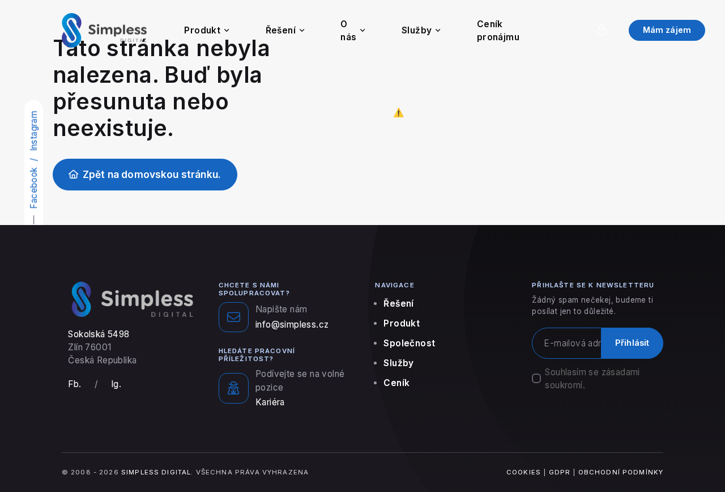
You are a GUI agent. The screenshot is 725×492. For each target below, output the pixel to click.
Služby (417, 30)
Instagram (33, 131)
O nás (348, 31)
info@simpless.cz (292, 324)
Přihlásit (632, 343)
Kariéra (270, 402)
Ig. (116, 384)
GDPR (560, 472)
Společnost (409, 343)
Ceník (396, 383)
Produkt (202, 30)
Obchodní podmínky (621, 472)
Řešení (281, 30)
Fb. (74, 384)
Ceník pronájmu (498, 31)
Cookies (523, 472)
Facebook (33, 187)
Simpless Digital (156, 472)
